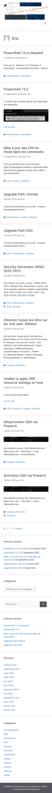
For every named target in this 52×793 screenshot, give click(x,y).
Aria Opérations (11, 730)
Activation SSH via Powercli (25, 475)
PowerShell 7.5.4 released (23, 53)
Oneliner (11, 365)
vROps (7, 775)
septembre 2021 (11, 698)
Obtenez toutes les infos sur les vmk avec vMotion (25, 322)
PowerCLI (20, 365)
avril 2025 (8, 685)
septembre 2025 (12, 669)
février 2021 (9, 706)
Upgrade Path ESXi (18, 231)
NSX (6, 742)
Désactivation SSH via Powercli (20, 424)
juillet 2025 (9, 677)
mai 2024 (8, 693)
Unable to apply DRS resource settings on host (23, 380)
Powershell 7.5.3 (16, 89)
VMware (25, 181)
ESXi (9, 181)
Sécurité (16, 306)
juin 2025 (8, 681)
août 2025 (9, 673)
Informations (13, 76)
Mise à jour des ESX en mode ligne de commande (24, 150)
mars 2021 (9, 702)
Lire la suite (9, 127)
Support (16, 181)
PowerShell (25, 76)
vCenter (24, 217)
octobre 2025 (10, 665)
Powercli (11, 515)
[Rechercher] (43, 604)
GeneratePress (33, 789)
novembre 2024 (11, 689)
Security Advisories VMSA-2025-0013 (24, 269)
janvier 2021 (9, 710)
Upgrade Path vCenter (21, 194)
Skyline (7, 759)
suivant (17, 528)
